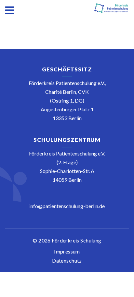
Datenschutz (67, 260)
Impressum (67, 251)
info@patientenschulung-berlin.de (67, 206)
